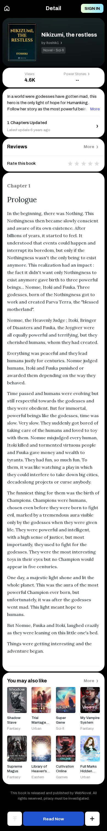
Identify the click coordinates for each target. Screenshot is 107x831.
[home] (7, 8)
